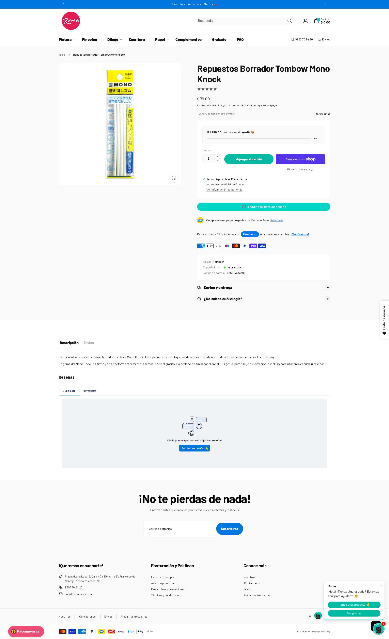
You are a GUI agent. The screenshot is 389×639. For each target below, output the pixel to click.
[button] (322, 21)
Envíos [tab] (88, 342)
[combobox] (246, 20)
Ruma (307, 631)
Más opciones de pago (300, 169)
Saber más (276, 220)
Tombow (218, 261)
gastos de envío (231, 105)
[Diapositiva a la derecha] (325, 4)
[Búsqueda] (290, 21)
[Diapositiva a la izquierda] (63, 4)
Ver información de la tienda (224, 189)
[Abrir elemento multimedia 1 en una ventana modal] (120, 124)
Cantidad (207, 150)
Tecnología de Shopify (320, 631)
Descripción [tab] (69, 342)
